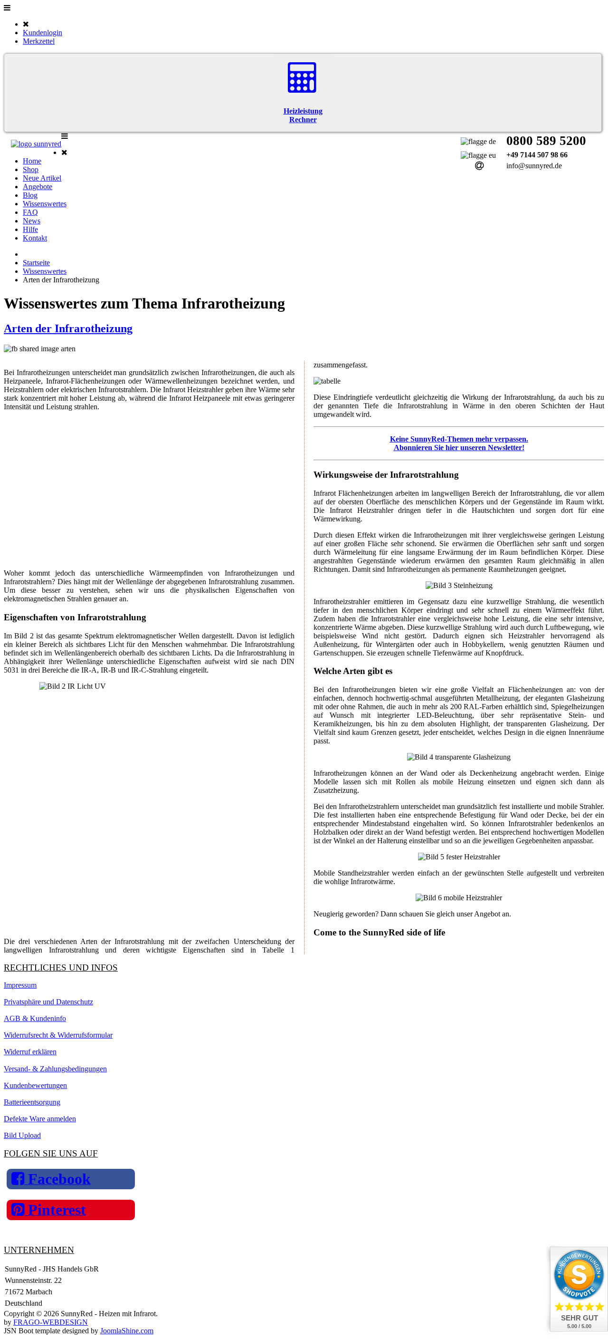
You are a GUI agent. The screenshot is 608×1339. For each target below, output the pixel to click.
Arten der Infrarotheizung (68, 328)
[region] (149, 490)
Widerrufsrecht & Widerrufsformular (58, 1035)
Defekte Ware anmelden (40, 1119)
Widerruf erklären (30, 1052)
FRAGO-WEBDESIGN (50, 1322)
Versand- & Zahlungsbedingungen (55, 1069)
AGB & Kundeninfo (35, 1018)
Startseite (36, 263)
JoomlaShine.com (126, 1331)
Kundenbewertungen (35, 1085)
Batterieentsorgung (32, 1102)
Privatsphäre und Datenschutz (48, 1002)
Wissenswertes (44, 271)
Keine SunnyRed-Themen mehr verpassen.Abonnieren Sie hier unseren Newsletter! (459, 443)
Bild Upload (22, 1135)
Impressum (20, 985)
